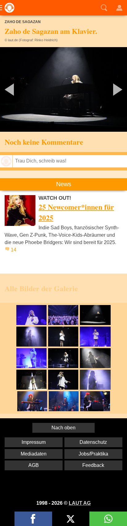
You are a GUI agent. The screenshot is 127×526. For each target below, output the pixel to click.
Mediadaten (34, 453)
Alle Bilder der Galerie (41, 288)
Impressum (34, 442)
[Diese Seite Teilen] (33, 519)
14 (13, 249)
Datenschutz (93, 442)
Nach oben (63, 427)
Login (119, 7)
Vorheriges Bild (21, 89)
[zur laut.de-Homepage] (7, 7)
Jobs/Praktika (93, 453)
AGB (33, 465)
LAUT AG (80, 503)
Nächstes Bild (63, 89)
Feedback (93, 465)
